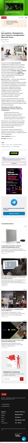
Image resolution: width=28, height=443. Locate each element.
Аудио (11, 144)
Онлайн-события (20, 411)
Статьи (2, 419)
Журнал (3, 411)
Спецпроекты (4, 423)
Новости (3, 413)
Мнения (3, 415)
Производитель (16, 146)
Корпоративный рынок (6, 146)
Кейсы (2, 417)
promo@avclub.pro (5, 406)
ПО (11, 146)
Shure (7, 144)
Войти (19, 422)
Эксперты (18, 417)
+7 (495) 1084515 (5, 404)
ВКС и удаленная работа (17, 144)
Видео (2, 421)
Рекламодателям (20, 420)
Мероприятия (19, 414)
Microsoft (3, 144)
